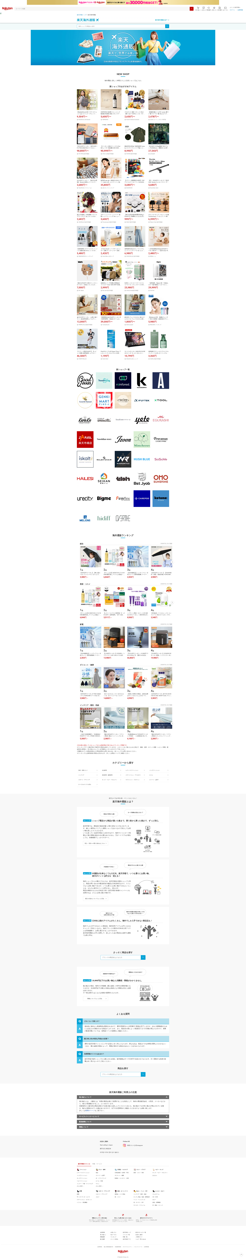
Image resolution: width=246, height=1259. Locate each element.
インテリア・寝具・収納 (140, 1194)
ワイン (97, 1183)
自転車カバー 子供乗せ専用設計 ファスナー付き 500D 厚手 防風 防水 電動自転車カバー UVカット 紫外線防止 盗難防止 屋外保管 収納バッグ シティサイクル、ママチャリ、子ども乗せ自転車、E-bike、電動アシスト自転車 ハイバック (111, 284)
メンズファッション (82, 1175)
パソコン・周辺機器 (82, 1202)
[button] (204, 9)
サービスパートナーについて (89, 1116)
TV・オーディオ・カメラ (83, 1197)
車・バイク (118, 1197)
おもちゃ (155, 1175)
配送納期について (85, 1121)
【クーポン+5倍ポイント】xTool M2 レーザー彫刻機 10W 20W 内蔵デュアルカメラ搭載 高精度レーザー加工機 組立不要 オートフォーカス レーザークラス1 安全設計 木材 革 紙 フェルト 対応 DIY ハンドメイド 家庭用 (111, 147)
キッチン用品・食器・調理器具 (142, 1197)
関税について (83, 1127)
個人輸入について (85, 1097)
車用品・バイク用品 (120, 1194)
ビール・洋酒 (99, 1181)
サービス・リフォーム (139, 1205)
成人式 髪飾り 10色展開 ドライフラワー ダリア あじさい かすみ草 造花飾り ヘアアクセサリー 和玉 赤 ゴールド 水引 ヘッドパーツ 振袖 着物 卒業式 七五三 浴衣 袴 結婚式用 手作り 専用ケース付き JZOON (87, 215)
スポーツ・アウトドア (101, 1194)
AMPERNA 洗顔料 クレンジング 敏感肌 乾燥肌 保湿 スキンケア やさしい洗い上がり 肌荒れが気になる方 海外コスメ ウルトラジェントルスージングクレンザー (111, 113)
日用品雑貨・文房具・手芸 (122, 1172)
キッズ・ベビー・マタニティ (160, 1172)
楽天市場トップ (81, 15)
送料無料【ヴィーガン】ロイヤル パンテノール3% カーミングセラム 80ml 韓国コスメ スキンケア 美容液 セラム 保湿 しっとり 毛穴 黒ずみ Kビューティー (158, 352)
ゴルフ (97, 1197)
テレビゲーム (156, 1194)
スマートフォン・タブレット (84, 1199)
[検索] (192, 9)
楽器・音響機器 (157, 1202)
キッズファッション (82, 1178)
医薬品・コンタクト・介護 (122, 1178)
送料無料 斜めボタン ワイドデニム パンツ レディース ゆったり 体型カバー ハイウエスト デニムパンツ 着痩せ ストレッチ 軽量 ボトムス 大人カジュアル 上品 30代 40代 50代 (135, 249)
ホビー (154, 1199)
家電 (78, 1194)
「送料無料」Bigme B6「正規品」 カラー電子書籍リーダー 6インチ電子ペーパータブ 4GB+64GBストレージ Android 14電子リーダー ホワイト (158, 284)
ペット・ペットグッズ (139, 1199)
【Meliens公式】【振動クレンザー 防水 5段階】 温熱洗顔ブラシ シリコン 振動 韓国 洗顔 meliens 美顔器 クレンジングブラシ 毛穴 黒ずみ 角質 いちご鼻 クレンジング (158, 318)
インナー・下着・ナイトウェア (85, 1183)
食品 (97, 1172)
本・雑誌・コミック (158, 1205)
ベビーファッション (82, 1181)
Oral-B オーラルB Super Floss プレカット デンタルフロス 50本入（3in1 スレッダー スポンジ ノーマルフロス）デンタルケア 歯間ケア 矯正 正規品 (111, 352)
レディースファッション (83, 1172)
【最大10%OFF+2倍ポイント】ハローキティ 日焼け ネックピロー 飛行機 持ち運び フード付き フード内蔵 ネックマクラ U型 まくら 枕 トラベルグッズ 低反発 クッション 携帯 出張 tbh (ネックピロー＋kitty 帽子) (87, 284)
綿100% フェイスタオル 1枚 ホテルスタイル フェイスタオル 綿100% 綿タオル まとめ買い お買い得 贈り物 (135, 318)
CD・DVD (155, 1197)
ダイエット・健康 (119, 1175)
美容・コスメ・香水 (139, 1172)
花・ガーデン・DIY (139, 1202)
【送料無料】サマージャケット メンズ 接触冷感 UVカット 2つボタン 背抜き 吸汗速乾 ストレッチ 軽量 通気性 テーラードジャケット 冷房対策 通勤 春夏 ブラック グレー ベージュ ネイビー (87, 249)
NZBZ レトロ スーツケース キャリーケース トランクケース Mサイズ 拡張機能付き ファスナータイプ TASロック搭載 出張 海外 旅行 (135, 284)
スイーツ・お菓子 (100, 1175)
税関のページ (90, 1110)
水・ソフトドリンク (101, 1178)
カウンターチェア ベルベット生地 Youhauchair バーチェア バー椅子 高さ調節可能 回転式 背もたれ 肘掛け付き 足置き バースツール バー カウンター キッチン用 (158, 215)
